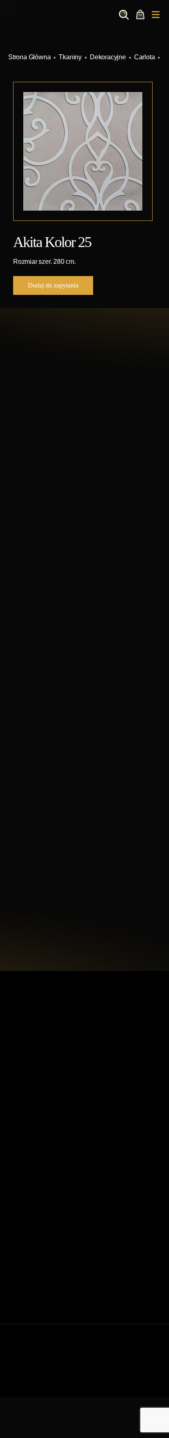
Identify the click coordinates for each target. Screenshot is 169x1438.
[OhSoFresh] (116, 1386)
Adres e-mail (35, 772)
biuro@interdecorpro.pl (69, 459)
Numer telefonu (38, 818)
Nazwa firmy (34, 733)
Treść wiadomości (42, 857)
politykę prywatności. (92, 912)
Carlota (144, 57)
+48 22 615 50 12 (60, 446)
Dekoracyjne (108, 57)
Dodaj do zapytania (53, 285)
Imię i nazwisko (38, 688)
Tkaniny (70, 57)
